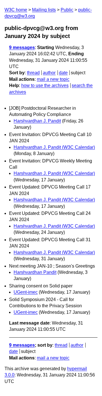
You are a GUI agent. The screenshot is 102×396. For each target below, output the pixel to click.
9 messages (22, 47)
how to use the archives (45, 85)
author (49, 72)
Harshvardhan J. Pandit (37, 120)
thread (33, 72)
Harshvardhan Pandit (35, 272)
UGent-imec (26, 292)
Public (67, 9)
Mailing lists (44, 9)
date (63, 72)
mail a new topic (53, 79)
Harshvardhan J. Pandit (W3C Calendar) (54, 147)
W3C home (16, 9)
